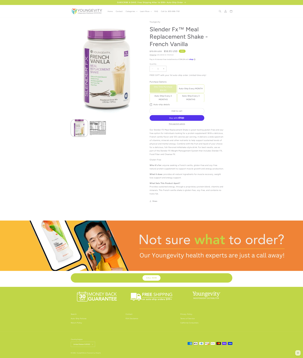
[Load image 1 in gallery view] (79, 128)
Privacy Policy (186, 314)
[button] (131, 11)
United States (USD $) (81, 344)
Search (74, 314)
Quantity (153, 64)
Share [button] (154, 201)
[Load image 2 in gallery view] (98, 128)
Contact (129, 314)
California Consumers (189, 323)
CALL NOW (151, 278)
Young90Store (81, 353)
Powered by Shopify (94, 353)
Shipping (153, 55)
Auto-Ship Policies (79, 318)
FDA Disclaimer (132, 318)
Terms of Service (187, 318)
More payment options (177, 124)
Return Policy (76, 323)
